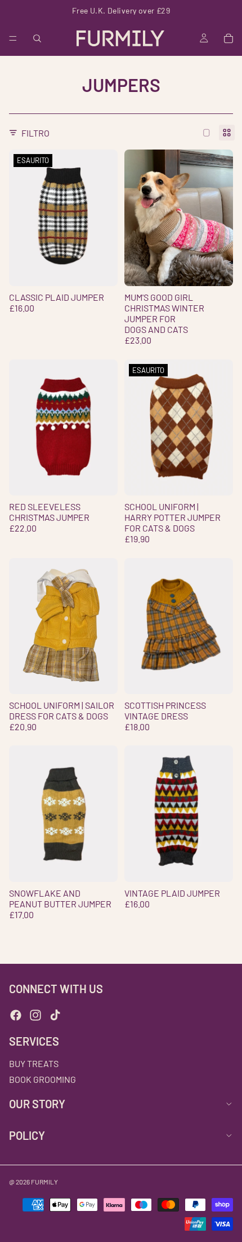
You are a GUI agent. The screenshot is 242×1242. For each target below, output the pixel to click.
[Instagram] (35, 1015)
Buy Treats (34, 1064)
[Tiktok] (55, 1015)
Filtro (35, 133)
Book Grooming (42, 1079)
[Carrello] (228, 38)
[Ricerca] (37, 38)
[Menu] (13, 38)
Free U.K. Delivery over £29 (121, 10)
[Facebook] (16, 1015)
